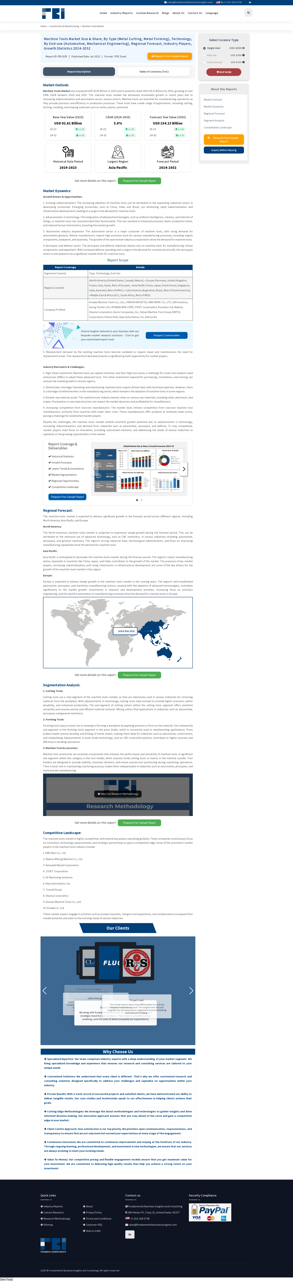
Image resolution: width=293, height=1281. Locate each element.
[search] (248, 12)
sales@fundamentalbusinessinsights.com (190, 2)
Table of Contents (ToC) (154, 71)
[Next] (183, 469)
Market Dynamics (214, 106)
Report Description (79, 71)
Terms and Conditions (98, 1218)
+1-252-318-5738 (232, 2)
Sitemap (48, 1224)
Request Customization (167, 335)
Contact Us (195, 13)
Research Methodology (56, 1218)
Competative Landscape (218, 127)
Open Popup (6, 1279)
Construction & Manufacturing (64, 26)
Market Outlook (213, 99)
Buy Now (225, 72)
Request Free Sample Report (139, 181)
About (89, 1206)
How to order (93, 1231)
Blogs (165, 13)
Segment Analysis (214, 120)
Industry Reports (122, 13)
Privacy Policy (93, 1212)
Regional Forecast (214, 113)
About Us (178, 13)
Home (103, 13)
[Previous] (95, 469)
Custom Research (147, 13)
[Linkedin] (250, 2)
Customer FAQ (93, 1224)
